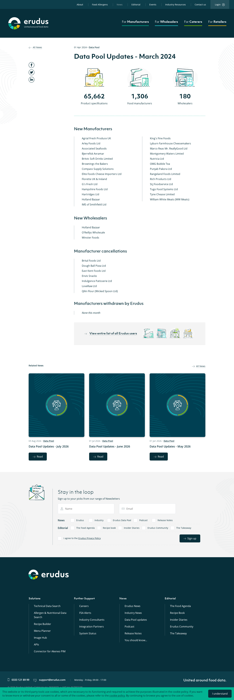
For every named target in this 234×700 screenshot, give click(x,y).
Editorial (135, 4)
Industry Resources (175, 4)
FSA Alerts (85, 613)
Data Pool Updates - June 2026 (109, 446)
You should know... (136, 640)
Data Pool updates (136, 619)
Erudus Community (158, 527)
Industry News (133, 613)
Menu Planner (42, 631)
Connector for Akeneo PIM (49, 651)
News (120, 4)
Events (152, 4)
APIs (36, 644)
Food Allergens (100, 4)
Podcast (143, 520)
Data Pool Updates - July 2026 (49, 446)
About (80, 4)
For (135, 22)
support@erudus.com (52, 680)
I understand (220, 693)
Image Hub (40, 637)
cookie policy (117, 695)
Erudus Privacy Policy (89, 538)
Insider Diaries (131, 527)
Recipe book (109, 527)
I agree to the (82, 538)
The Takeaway (183, 527)
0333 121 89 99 (20, 680)
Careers (84, 606)
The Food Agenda (85, 527)
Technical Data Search (47, 606)
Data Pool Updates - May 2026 (170, 446)
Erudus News (132, 606)
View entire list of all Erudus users (113, 333)
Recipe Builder (42, 624)
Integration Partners (91, 626)
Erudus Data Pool (122, 520)
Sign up (191, 538)
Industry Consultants (91, 619)
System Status (87, 633)
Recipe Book (177, 613)
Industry (99, 520)
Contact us (200, 4)
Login (218, 4)
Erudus (80, 520)
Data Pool (94, 47)
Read (40, 456)
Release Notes (165, 520)
